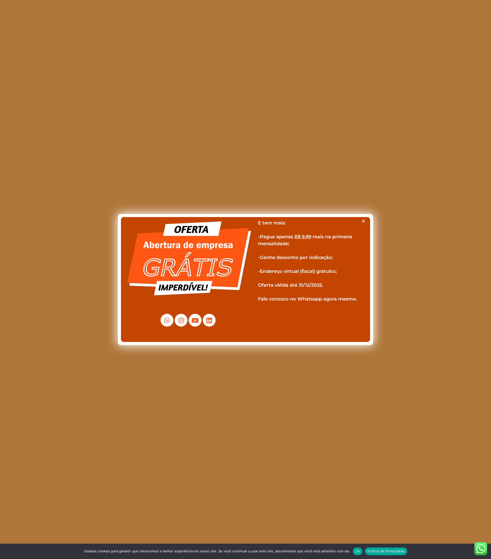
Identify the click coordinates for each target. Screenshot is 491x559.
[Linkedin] (209, 320)
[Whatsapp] (167, 320)
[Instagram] (181, 320)
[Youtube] (195, 320)
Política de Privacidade (386, 551)
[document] (245, 279)
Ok (357, 551)
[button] (363, 221)
